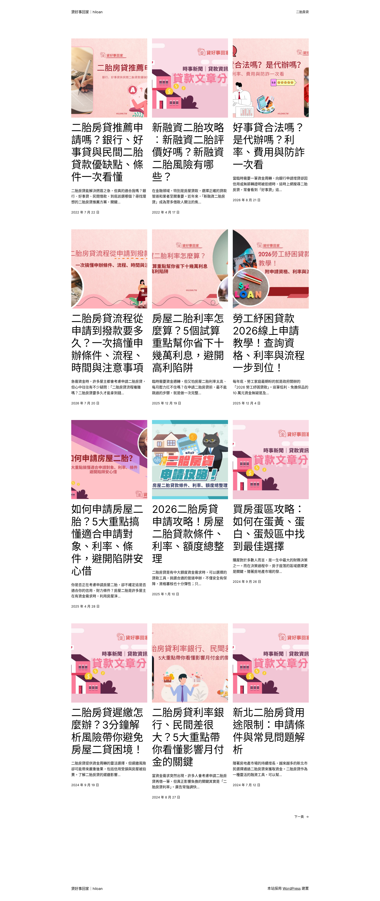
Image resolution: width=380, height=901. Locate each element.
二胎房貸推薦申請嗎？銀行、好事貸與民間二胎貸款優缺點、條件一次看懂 (107, 152)
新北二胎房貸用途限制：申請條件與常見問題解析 (269, 731)
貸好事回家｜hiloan (87, 12)
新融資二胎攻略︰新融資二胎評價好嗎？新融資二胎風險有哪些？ (188, 152)
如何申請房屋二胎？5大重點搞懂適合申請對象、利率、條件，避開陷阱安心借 (107, 540)
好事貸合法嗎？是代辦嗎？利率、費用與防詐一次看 (269, 146)
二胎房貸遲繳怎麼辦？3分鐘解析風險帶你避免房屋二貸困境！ (107, 731)
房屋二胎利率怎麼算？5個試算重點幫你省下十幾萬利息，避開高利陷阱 (188, 343)
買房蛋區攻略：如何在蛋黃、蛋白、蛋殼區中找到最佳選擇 (269, 527)
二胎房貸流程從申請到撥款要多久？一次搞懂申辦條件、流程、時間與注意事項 (107, 343)
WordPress (292, 888)
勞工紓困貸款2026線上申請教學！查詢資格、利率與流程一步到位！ (269, 343)
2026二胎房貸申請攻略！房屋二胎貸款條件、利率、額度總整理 (188, 534)
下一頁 (301, 817)
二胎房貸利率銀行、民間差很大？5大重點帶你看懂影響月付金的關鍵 (188, 737)
